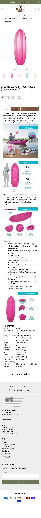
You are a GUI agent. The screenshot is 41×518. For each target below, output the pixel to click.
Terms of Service (8, 449)
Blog (3, 425)
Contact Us (6, 453)
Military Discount (8, 429)
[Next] (26, 69)
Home (18, 16)
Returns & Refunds (8, 444)
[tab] (6, 109)
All (24, 16)
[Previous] (14, 69)
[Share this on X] (3, 98)
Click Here (19, 364)
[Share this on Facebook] (8, 98)
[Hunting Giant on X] (10, 458)
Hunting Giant (22, 493)
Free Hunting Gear (8, 427)
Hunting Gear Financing (10, 434)
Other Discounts (8, 432)
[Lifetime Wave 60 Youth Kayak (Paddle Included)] (20, 46)
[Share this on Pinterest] (13, 98)
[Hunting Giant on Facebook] (3, 458)
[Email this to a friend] (19, 98)
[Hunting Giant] (20, 8)
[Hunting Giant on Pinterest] (8, 458)
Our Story (5, 451)
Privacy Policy (6, 447)
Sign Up (21, 482)
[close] (39, 2)
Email (4, 472)
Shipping (5, 442)
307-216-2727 (26, 2)
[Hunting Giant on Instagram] (5, 458)
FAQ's (4, 423)
